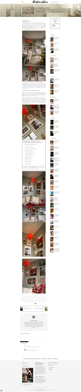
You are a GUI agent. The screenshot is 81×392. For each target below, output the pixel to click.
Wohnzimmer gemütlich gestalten (33, 301)
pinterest (37, 328)
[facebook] (54, 2)
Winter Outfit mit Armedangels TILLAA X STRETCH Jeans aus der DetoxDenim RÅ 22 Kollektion (57, 49)
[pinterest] (55, 2)
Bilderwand (30, 29)
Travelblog (55, 358)
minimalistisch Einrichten (26, 299)
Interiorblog (44, 298)
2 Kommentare (46, 13)
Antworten (44, 349)
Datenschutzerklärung (42, 390)
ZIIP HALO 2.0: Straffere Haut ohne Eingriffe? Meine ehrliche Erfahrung (57, 187)
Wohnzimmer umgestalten (38, 302)
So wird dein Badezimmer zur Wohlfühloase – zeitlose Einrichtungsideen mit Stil (57, 59)
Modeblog (25, 358)
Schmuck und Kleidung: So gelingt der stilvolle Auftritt (57, 209)
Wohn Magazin (23, 301)
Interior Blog (35, 298)
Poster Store (39, 26)
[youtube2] (22, 364)
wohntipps (26, 301)
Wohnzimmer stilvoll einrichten (30, 302)
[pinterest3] (25, 364)
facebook (34, 328)
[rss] (57, 2)
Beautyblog (31, 358)
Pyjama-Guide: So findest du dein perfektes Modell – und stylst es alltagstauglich (57, 221)
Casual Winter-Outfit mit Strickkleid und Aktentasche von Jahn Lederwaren (56, 38)
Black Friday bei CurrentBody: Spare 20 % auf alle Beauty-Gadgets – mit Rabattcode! (56, 232)
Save (35, 303)
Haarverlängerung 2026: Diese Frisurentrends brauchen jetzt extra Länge (57, 192)
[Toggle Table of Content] (30, 21)
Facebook (32, 303)
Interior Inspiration (40, 298)
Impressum (37, 390)
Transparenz (53, 26)
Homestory (37, 29)
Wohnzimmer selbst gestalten (42, 301)
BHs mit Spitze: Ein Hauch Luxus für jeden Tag (56, 226)
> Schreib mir (55, 21)
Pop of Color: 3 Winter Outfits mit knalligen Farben (56, 43)
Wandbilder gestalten (41, 300)
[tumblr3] (58, 2)
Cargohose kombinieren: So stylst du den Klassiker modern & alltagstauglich (57, 132)
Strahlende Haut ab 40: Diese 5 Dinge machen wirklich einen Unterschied (56, 181)
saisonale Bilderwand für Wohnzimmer (32, 300)
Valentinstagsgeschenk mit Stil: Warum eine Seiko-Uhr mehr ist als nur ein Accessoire (56, 215)
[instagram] (23, 364)
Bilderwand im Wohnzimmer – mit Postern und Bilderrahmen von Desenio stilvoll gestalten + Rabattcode (56, 65)
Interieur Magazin (30, 298)
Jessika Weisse (41, 13)
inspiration (22, 298)
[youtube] (52, 2)
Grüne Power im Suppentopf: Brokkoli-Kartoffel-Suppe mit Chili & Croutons (56, 91)
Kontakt (53, 24)
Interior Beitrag (38, 28)
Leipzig (21, 299)
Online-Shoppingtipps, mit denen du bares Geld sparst (56, 238)
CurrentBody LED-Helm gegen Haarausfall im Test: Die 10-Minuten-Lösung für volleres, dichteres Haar (57, 243)
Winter (45, 300)
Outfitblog (49, 358)
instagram (30, 328)
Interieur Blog (26, 298)
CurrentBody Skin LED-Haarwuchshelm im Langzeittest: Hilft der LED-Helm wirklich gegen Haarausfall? (57, 111)
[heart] (56, 2)
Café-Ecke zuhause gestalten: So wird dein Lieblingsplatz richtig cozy (56, 79)
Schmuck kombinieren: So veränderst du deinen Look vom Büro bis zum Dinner (56, 127)
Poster (45, 27)
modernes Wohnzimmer (33, 299)
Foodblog (44, 358)
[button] (1, 390)
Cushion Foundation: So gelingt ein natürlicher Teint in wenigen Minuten (57, 100)
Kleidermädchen (56, 23)
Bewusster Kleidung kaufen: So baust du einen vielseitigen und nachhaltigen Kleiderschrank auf (56, 121)
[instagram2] (53, 2)
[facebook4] (24, 364)
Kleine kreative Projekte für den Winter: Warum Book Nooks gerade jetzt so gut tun (57, 70)
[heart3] (26, 364)
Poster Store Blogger (24, 300)
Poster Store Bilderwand (44, 299)
